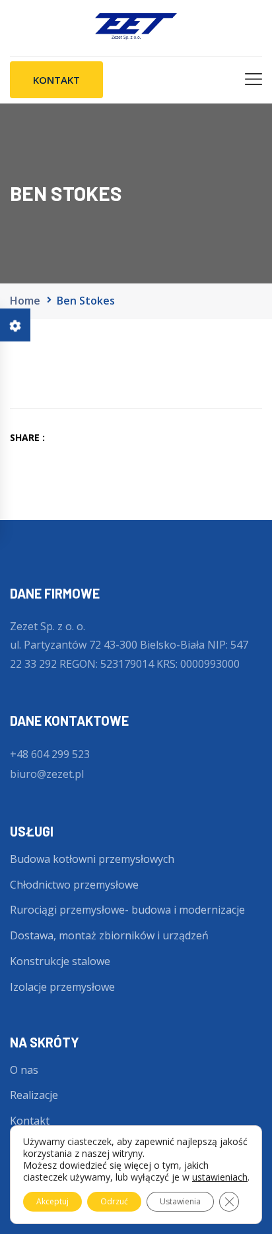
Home (25, 300)
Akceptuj (52, 1201)
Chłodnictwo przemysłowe (74, 884)
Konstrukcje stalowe (60, 961)
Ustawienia (180, 1201)
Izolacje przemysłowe (62, 987)
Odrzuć (114, 1201)
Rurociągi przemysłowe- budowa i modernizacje (127, 909)
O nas (24, 1070)
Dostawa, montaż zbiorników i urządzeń (109, 935)
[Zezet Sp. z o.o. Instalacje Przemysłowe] (136, 26)
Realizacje (34, 1095)
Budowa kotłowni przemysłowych (92, 859)
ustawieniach (220, 1177)
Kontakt (30, 1120)
